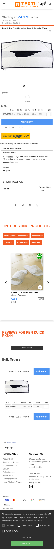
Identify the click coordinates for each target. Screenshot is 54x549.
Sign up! (9, 447)
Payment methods (10, 466)
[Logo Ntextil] (27, 4)
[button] (41, 4)
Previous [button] (6, 63)
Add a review (27, 348)
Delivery (6, 469)
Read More (38, 521)
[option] (27, 55)
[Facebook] (16, 205)
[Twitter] (23, 205)
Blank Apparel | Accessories (16, 236)
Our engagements (10, 479)
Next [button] (50, 63)
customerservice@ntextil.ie (39, 462)
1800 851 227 (34, 473)
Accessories (37, 236)
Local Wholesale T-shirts (12, 482)
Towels (9, 242)
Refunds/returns (9, 472)
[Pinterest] (30, 205)
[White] (27, 97)
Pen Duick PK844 (9, 153)
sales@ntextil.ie (35, 467)
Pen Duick (7, 28)
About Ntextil (8, 459)
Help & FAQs (8, 476)
